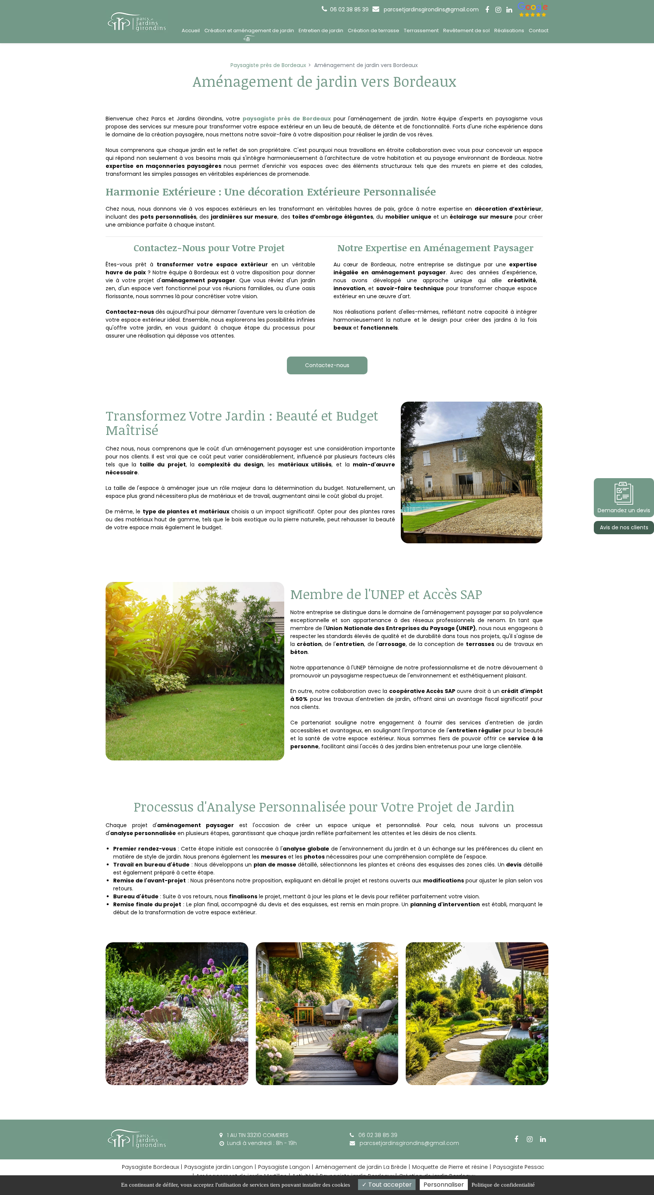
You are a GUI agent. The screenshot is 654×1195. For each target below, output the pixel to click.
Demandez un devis (624, 510)
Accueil (191, 30)
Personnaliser (444, 1184)
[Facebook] (487, 9)
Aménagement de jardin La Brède (361, 1167)
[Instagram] (498, 9)
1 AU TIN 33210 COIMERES (257, 1135)
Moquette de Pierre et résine (450, 1167)
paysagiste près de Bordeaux (287, 118)
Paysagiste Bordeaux (150, 1167)
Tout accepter (389, 1184)
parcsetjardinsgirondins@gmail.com (430, 9)
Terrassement (421, 30)
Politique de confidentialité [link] (503, 1185)
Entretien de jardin (321, 30)
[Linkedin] (509, 9)
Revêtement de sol (466, 30)
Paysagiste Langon (284, 1167)
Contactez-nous (327, 365)
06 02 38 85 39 (377, 1135)
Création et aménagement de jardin (249, 30)
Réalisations (509, 30)
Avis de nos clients (624, 527)
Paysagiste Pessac (518, 1167)
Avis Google (532, 9)
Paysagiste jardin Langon (218, 1167)
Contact (538, 30)
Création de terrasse (373, 30)
